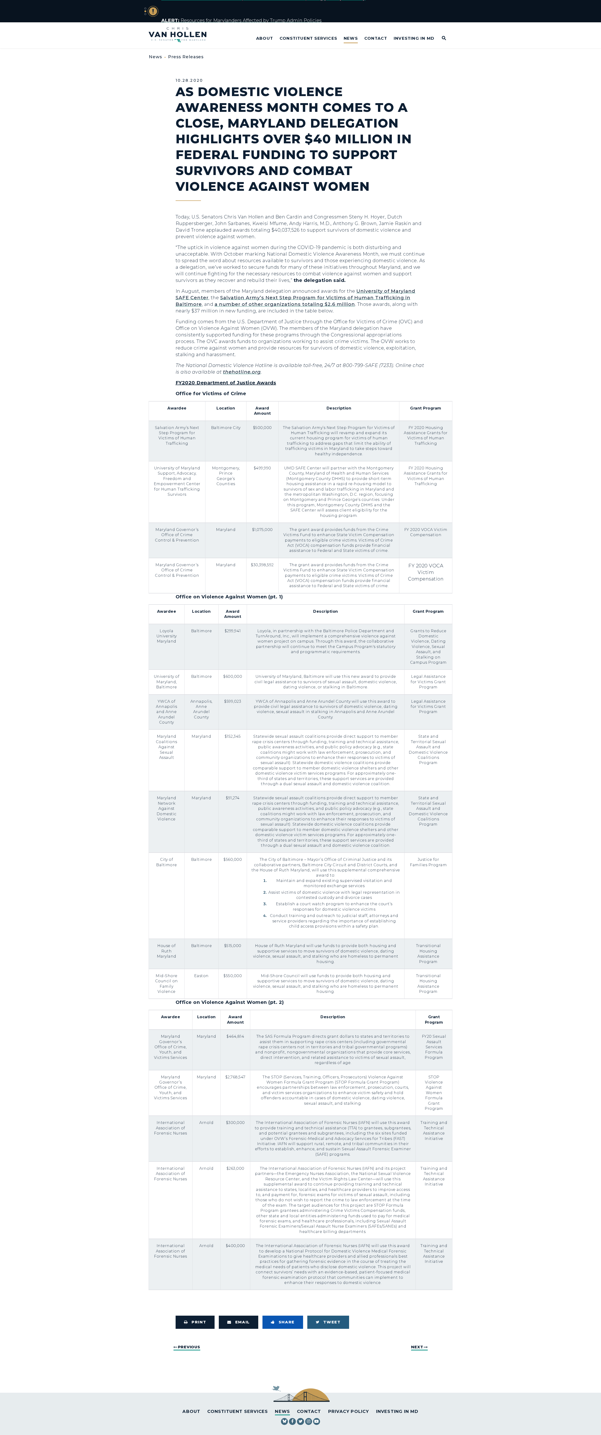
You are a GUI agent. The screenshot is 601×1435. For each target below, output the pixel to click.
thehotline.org (242, 372)
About (264, 38)
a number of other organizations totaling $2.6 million (285, 304)
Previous (189, 1347)
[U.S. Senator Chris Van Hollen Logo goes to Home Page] (181, 35)
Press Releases (186, 56)
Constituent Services (308, 38)
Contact (375, 38)
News (351, 38)
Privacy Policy (348, 1411)
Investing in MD (414, 38)
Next (417, 1347)
